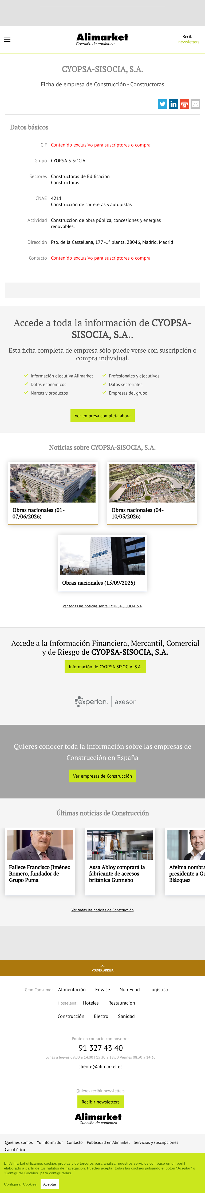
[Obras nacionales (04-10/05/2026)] (152, 493)
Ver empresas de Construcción (102, 776)
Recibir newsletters (101, 1102)
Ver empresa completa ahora (103, 416)
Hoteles (91, 1003)
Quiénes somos (19, 1142)
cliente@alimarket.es (100, 1066)
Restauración (121, 1003)
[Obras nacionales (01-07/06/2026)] (53, 493)
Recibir (188, 39)
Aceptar (49, 1184)
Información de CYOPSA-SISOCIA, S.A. (105, 667)
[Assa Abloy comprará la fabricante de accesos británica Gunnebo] (120, 861)
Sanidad (126, 1016)
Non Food (130, 989)
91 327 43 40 (100, 1048)
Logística (158, 989)
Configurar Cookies (20, 1184)
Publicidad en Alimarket (108, 1142)
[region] (102, 1173)
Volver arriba (102, 970)
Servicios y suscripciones (156, 1142)
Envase (102, 989)
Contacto (75, 1142)
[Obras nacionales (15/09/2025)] (102, 563)
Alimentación (72, 989)
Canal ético (15, 1149)
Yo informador (50, 1142)
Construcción (71, 1016)
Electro (101, 1016)
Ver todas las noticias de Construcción (103, 910)
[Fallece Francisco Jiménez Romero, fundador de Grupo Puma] (40, 861)
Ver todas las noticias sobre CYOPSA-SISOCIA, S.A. (103, 606)
